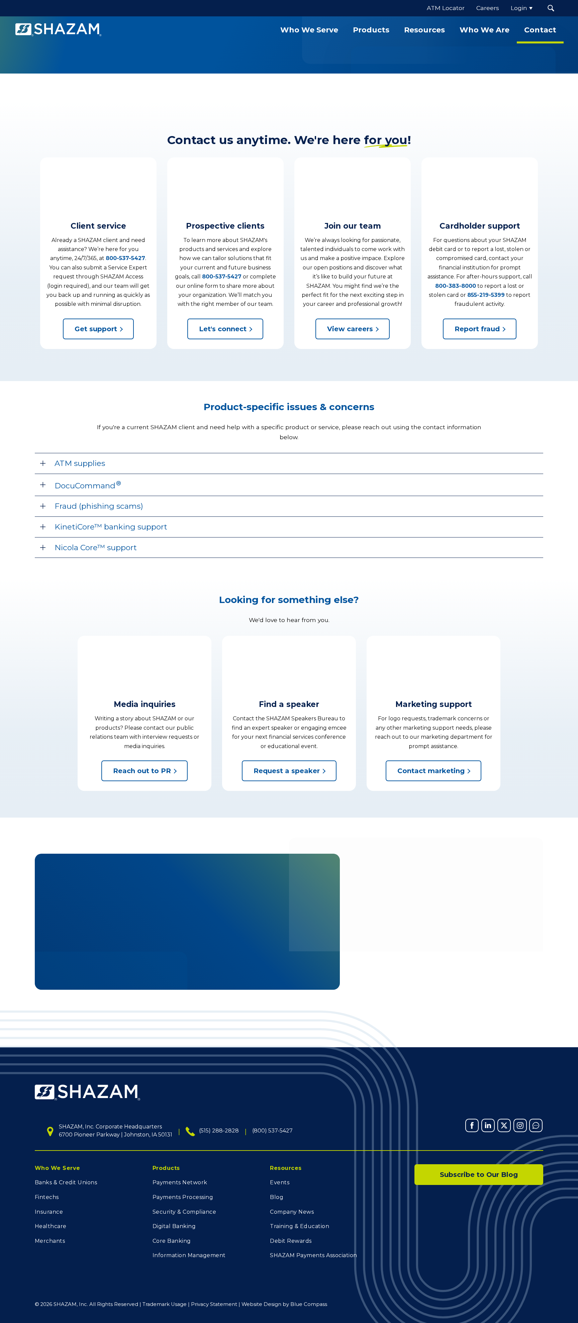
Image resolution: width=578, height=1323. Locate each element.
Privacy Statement (214, 1304)
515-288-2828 (226, 932)
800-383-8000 (455, 286)
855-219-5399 (486, 295)
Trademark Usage (164, 1304)
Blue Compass (308, 1304)
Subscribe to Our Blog (479, 1175)
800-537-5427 (125, 258)
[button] (551, 8)
